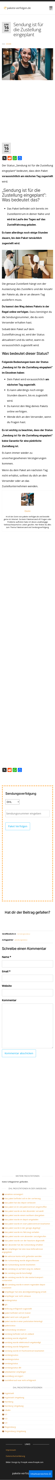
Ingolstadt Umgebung (14, 1397)
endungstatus (11, 1300)
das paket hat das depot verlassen (20, 1202)
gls (6, 1304)
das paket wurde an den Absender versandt (24, 1211)
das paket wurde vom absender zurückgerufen (25, 1236)
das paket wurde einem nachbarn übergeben (24, 1215)
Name (6, 957)
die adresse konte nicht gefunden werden (23, 1256)
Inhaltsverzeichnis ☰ (40, 1473)
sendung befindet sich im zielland (19, 1334)
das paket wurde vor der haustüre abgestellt (25, 1240)
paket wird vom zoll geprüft (17, 1317)
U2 (6, 1418)
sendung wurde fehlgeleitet (17, 1346)
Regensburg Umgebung (15, 1431)
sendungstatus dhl (13, 1367)
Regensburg (10, 1427)
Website (7, 985)
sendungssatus (11, 1355)
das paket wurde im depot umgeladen (21, 1219)
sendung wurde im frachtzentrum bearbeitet (24, 1350)
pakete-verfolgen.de (18, 8)
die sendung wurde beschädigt (18, 1273)
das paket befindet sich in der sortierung (23, 1198)
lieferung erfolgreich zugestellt (18, 1308)
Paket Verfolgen (17, 826)
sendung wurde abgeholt (16, 1338)
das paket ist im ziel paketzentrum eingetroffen (26, 1207)
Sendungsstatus (23, 934)
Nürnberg (9, 1401)
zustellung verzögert (14, 1376)
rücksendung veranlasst (15, 1329)
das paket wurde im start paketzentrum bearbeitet (27, 1223)
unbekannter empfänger (15, 1372)
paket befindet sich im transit (18, 1313)
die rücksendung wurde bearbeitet (20, 1264)
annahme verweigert (14, 1194)
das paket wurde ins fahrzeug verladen (22, 1232)
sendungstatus (20, 940)
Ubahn (7, 1410)
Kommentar (9, 1000)
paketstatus (10, 1325)
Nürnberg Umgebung (14, 1406)
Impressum (11, 1450)
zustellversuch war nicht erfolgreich (20, 1380)
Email (6, 971)
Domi (8, 44)
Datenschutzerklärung (15, 1456)
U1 (6, 1414)
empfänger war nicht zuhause (18, 1296)
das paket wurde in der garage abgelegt (22, 1228)
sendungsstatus (12, 1359)
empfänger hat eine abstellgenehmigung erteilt (25, 1292)
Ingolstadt (9, 1393)
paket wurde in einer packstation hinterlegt (24, 1321)
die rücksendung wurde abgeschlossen (22, 1260)
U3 (6, 1422)
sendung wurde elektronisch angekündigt (23, 1342)
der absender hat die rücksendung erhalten (24, 1244)
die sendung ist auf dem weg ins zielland (22, 1269)
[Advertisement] (27, 111)
